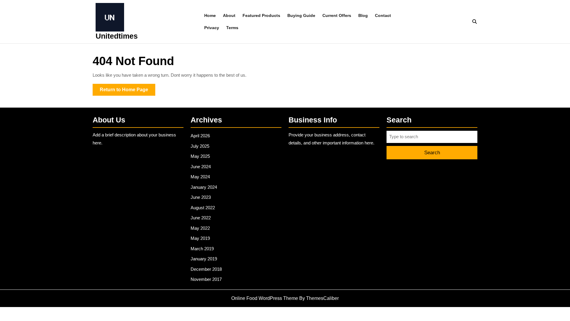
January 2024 (204, 187)
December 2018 (206, 269)
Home (210, 15)
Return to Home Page (127, 91)
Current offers (336, 15)
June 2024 (201, 166)
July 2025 (200, 146)
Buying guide (301, 15)
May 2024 (200, 176)
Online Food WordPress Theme (264, 298)
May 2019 (200, 238)
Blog (363, 15)
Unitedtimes (117, 36)
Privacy (211, 27)
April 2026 (200, 135)
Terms (232, 27)
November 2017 (206, 279)
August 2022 (203, 207)
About (229, 15)
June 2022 (201, 217)
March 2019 (202, 248)
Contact (383, 15)
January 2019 (204, 258)
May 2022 (200, 228)
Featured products (261, 15)
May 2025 (200, 156)
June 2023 (201, 197)
